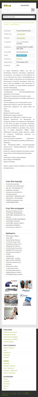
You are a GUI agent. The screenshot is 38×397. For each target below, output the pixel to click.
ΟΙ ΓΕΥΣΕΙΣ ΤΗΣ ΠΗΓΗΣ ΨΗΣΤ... (15, 186)
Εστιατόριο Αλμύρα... (12, 194)
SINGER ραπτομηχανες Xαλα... (15, 200)
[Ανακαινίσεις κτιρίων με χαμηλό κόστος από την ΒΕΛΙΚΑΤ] (11, 299)
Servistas (8, 264)
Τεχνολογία (7, 363)
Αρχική (27, 392)
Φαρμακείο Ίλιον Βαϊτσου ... (13, 246)
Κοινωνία (6, 386)
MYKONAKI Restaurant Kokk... (14, 274)
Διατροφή (6, 357)
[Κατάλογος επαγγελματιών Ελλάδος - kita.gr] (7, 5)
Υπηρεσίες (6, 381)
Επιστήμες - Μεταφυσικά (10, 370)
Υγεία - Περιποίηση (9, 368)
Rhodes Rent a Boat (11, 266)
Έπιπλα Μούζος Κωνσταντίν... (14, 248)
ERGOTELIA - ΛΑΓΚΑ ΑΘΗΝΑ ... (15, 198)
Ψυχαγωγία (7, 355)
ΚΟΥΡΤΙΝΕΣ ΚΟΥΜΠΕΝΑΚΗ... (14, 213)
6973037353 (21, 38)
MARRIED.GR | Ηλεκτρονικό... (14, 250)
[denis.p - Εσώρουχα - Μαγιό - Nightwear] (26, 286)
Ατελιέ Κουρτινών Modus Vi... (14, 227)
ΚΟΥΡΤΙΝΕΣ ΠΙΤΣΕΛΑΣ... (13, 221)
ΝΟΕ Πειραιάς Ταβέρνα (12, 236)
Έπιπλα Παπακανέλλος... (13, 184)
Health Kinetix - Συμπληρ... (13, 258)
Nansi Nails (9, 238)
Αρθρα (6, 361)
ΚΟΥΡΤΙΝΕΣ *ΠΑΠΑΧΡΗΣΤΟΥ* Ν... (16, 215)
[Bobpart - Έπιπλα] (11, 286)
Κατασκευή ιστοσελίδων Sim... (14, 192)
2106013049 (21, 34)
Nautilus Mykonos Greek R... (14, 272)
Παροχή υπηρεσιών (9, 347)
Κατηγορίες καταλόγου (10, 334)
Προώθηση (26, 394)
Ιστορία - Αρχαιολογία (9, 373)
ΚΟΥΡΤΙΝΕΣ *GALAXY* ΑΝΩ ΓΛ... (15, 223)
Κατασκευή (7, 383)
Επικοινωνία (5, 394)
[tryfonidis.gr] (11, 313)
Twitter (19, 394)
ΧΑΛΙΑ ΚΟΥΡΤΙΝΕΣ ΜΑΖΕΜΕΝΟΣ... (16, 219)
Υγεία (5, 350)
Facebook (13, 394)
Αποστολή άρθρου (9, 341)
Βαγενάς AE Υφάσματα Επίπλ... (15, 211)
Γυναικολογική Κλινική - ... (13, 268)
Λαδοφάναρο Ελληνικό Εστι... (14, 244)
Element (8, 217)
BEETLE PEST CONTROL (13, 260)
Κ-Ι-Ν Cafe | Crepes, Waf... (13, 242)
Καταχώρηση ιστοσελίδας (11, 339)
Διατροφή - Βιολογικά (9, 365)
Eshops (6, 379)
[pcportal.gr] (26, 299)
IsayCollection (10, 256)
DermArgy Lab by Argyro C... (14, 252)
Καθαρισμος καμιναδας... (13, 190)
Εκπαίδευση (7, 352)
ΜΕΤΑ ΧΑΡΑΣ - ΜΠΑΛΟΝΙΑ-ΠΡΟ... (16, 196)
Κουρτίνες (19, 59)
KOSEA (8, 254)
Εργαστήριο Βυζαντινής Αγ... (14, 262)
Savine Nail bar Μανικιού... (13, 240)
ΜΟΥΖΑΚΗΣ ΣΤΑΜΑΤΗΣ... (13, 225)
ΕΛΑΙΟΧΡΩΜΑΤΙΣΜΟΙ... (13, 202)
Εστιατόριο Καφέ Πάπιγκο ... (14, 270)
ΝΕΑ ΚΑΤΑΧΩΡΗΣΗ (25, 5)
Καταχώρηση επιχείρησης (11, 337)
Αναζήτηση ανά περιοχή (10, 332)
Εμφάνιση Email (22, 55)
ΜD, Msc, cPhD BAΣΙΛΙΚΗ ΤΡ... (15, 188)
